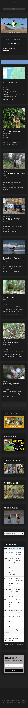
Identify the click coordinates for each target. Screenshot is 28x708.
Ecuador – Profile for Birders (11, 83)
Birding (5, 171)
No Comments (6, 89)
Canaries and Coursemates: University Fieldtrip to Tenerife (12, 384)
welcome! (6, 50)
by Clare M (5, 347)
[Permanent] (14, 78)
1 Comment (5, 180)
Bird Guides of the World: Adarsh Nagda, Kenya (12, 132)
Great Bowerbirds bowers (10, 343)
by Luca (4, 386)
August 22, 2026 (6, 344)
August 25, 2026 (6, 84)
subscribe (18, 46)
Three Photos (6, 295)
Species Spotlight (7, 256)
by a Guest (5, 177)
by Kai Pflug (6, 261)
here (7, 645)
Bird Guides (6, 129)
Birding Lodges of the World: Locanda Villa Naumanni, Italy (12, 219)
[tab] (13, 61)
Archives (9, 340)
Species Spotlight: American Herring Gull (13, 259)
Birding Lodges (6, 216)
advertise (11, 46)
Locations (5, 80)
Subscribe (13, 670)
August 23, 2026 (6, 299)
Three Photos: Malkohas (10, 298)
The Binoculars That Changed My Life (14, 173)
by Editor (5, 87)
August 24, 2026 (6, 175)
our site (13, 43)
